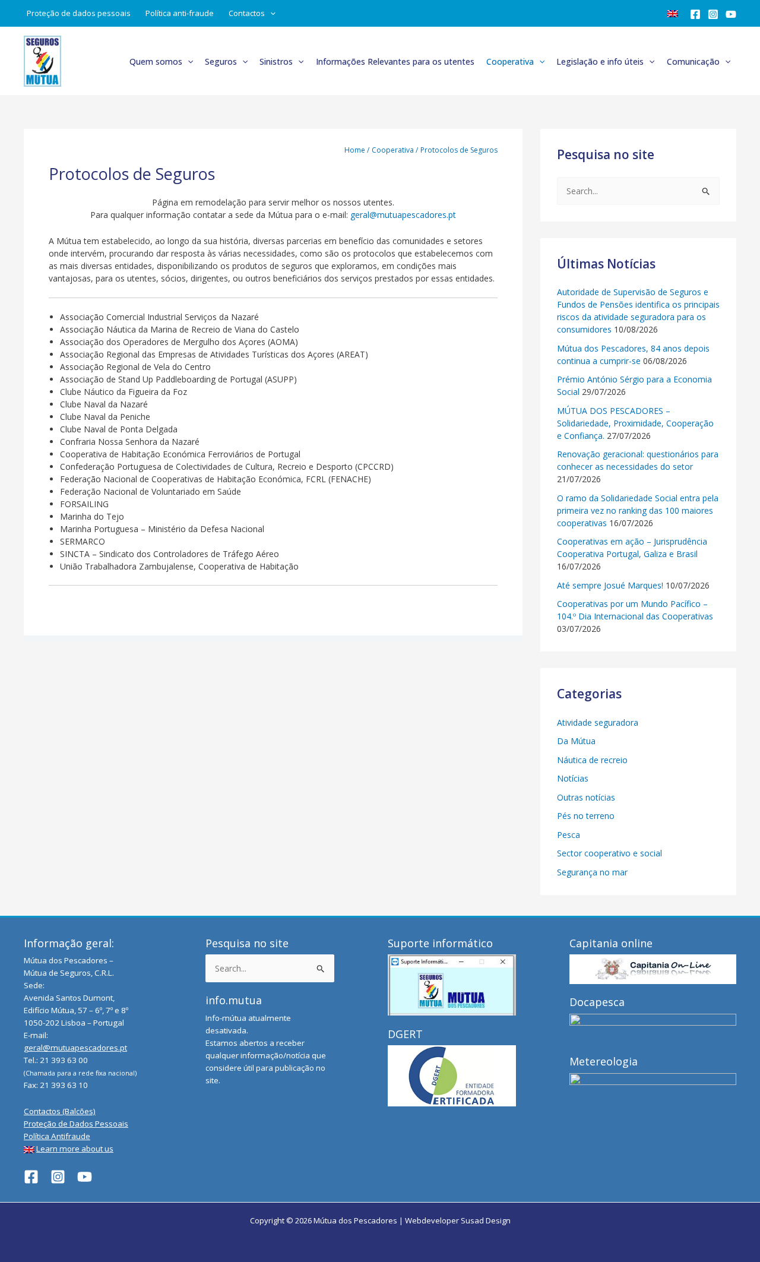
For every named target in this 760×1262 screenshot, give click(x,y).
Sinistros (276, 61)
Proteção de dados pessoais (79, 13)
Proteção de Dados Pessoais (76, 1123)
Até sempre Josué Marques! (610, 585)
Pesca (568, 834)
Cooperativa (510, 61)
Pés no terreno (586, 815)
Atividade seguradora (597, 722)
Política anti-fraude (179, 13)
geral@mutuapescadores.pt (403, 214)
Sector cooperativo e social (609, 853)
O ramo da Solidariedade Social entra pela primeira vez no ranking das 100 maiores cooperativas (637, 510)
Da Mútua (576, 741)
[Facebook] (695, 14)
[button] (270, 13)
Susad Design (486, 1220)
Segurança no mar (592, 872)
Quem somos (155, 61)
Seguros (221, 61)
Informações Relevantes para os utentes (395, 61)
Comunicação (693, 61)
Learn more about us (74, 1148)
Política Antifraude (57, 1136)
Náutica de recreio (592, 760)
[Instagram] (713, 14)
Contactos (247, 13)
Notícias (572, 778)
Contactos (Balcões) (60, 1111)
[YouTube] (731, 14)
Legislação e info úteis (600, 61)
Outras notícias (586, 797)
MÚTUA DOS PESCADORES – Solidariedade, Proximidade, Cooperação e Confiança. (635, 423)
